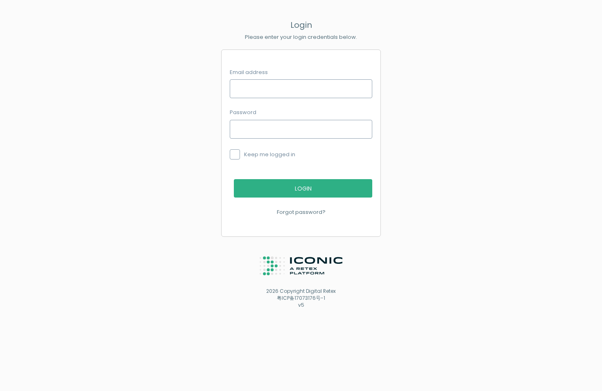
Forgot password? (301, 212)
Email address (249, 72)
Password (243, 112)
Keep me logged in (269, 154)
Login (303, 188)
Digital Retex (321, 291)
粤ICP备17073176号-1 (301, 297)
